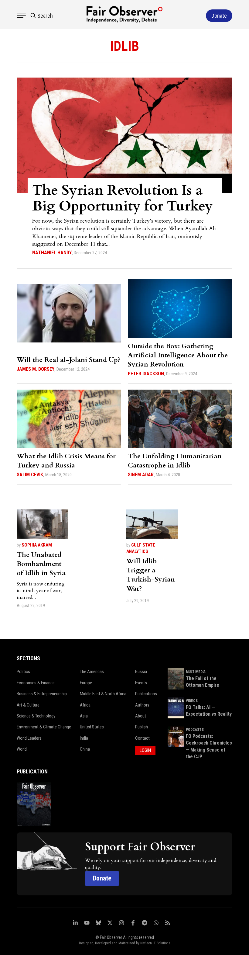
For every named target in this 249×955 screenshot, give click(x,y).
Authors (142, 705)
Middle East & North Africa (103, 693)
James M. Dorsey (35, 369)
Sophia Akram (37, 545)
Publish (141, 727)
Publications (146, 693)
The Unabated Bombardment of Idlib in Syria (41, 564)
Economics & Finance (36, 683)
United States (92, 727)
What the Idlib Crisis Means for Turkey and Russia (66, 461)
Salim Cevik (30, 475)
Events (141, 683)
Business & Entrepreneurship (42, 693)
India (84, 738)
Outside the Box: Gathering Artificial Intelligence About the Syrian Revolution (178, 355)
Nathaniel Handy (52, 252)
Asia (84, 716)
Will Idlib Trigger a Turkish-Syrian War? (150, 575)
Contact (142, 738)
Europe (86, 683)
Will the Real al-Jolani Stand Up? (68, 359)
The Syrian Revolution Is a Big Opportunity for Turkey (122, 198)
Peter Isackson (146, 374)
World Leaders (29, 738)
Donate (102, 878)
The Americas (92, 671)
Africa (85, 705)
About (140, 716)
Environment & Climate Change (44, 727)
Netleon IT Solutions (155, 943)
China (85, 749)
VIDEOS (192, 701)
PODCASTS (195, 730)
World (22, 749)
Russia (141, 671)
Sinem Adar (141, 475)
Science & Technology (36, 716)
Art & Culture (28, 705)
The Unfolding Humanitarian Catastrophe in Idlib (175, 461)
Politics (23, 671)
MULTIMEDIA (196, 672)
